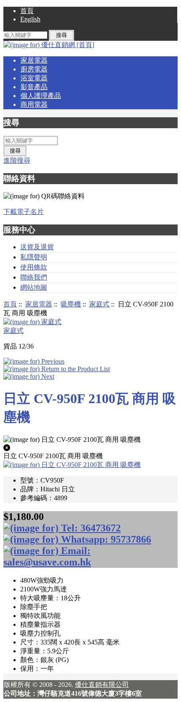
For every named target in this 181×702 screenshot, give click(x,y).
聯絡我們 (33, 277)
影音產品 (34, 86)
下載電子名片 (23, 211)
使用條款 (33, 267)
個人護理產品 (41, 95)
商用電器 (34, 104)
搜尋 (11, 122)
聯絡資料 (19, 178)
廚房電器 (34, 69)
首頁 (27, 10)
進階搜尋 (16, 160)
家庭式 (99, 304)
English (30, 19)
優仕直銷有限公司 (102, 684)
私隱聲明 (33, 257)
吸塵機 (71, 304)
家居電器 (38, 304)
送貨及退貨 (37, 247)
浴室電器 (34, 78)
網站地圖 (33, 287)
